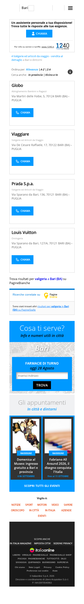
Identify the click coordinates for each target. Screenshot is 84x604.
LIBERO (16, 555)
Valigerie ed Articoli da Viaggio (27, 140)
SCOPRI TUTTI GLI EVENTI (42, 486)
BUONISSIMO (48, 562)
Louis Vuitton (24, 232)
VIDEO (55, 505)
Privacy (48, 567)
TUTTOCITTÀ (53, 559)
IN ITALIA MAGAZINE (20, 543)
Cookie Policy (62, 567)
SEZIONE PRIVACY (62, 543)
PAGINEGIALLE (40, 555)
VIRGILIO (26, 555)
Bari (25, 8)
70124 (50, 96)
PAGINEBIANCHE (36, 559)
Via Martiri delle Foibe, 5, (29, 96)
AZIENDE (66, 510)
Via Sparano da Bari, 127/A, (30, 243)
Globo (17, 85)
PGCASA (22, 559)
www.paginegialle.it (53, 295)
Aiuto (54, 571)
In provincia (35, 75)
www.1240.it (48, 46)
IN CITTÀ (34, 510)
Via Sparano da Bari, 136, (29, 194)
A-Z (42, 69)
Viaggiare (20, 134)
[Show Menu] (70, 8)
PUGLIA (16, 100)
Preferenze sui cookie (38, 571)
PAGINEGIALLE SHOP (61, 555)
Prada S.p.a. (23, 183)
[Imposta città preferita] (14, 8)
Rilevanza (32, 69)
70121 (50, 194)
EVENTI (42, 516)
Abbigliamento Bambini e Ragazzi (29, 91)
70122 (53, 145)
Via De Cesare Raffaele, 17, (30, 145)
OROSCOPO (17, 510)
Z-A (49, 69)
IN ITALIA (50, 510)
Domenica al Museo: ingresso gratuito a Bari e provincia (26, 465)
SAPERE (68, 505)
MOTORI (42, 505)
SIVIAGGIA (21, 562)
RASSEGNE (26, 453)
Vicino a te (51, 75)
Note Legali (34, 567)
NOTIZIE (16, 505)
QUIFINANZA (34, 562)
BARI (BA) (61, 96)
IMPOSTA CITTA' (42, 543)
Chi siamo (20, 567)
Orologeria (17, 238)
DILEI (63, 559)
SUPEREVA (62, 562)
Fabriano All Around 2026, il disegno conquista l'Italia (58, 465)
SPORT (29, 505)
